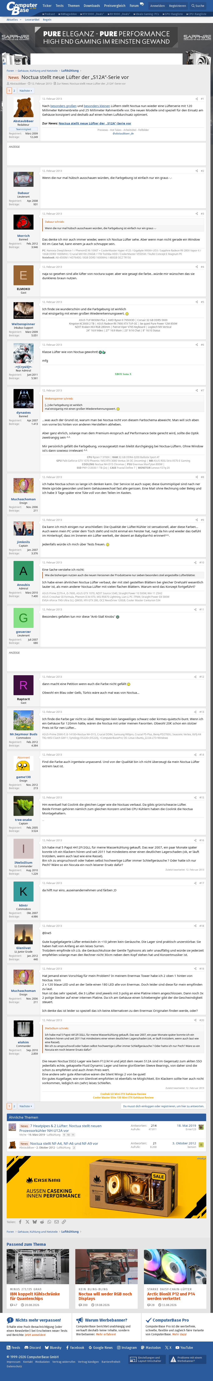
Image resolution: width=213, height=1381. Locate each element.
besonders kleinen (97, 106)
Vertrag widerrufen (63, 1361)
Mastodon (153, 1348)
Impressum (13, 1361)
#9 (202, 520)
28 (152, 1305)
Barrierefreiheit (111, 1361)
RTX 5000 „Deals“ (93, 14)
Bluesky (55, 1348)
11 (73, 1134)
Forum (134, 6)
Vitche (22, 1134)
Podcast (50, 14)
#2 (202, 171)
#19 (201, 968)
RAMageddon (69, 14)
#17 (201, 883)
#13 (201, 712)
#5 (202, 302)
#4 (202, 267)
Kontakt (28, 1361)
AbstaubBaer (18, 83)
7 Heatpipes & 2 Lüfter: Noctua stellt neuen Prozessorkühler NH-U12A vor (60, 1128)
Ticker (47, 6)
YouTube (186, 1348)
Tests (60, 6)
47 (15, 1305)
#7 (202, 390)
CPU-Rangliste (197, 14)
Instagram (129, 1348)
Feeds (15, 1348)
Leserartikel (32, 19)
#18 (201, 926)
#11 (201, 609)
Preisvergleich (114, 6)
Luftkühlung (53, 1134)
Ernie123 (191, 1129)
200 (85, 1305)
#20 (201, 1020)
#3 (202, 213)
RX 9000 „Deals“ (120, 14)
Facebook (77, 1348)
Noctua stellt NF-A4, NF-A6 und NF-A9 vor (64, 1143)
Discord (35, 1348)
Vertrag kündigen (88, 1361)
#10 (201, 562)
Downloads (92, 6)
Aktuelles (12, 19)
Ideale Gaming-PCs (147, 14)
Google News (103, 1348)
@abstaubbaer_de (123, 133)
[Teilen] (196, 99)
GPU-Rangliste (174, 14)
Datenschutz (14, 1366)
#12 (201, 677)
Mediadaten (42, 1361)
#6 (202, 345)
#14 (201, 754)
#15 (201, 797)
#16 (201, 840)
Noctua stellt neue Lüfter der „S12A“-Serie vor (95, 123)
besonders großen (63, 106)
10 (68, 1134)
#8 (202, 477)
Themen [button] (74, 6)
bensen (192, 1147)
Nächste (25, 90)
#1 (202, 99)
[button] (20, 20)
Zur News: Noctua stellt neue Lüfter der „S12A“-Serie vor (91, 83)
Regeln (47, 19)
